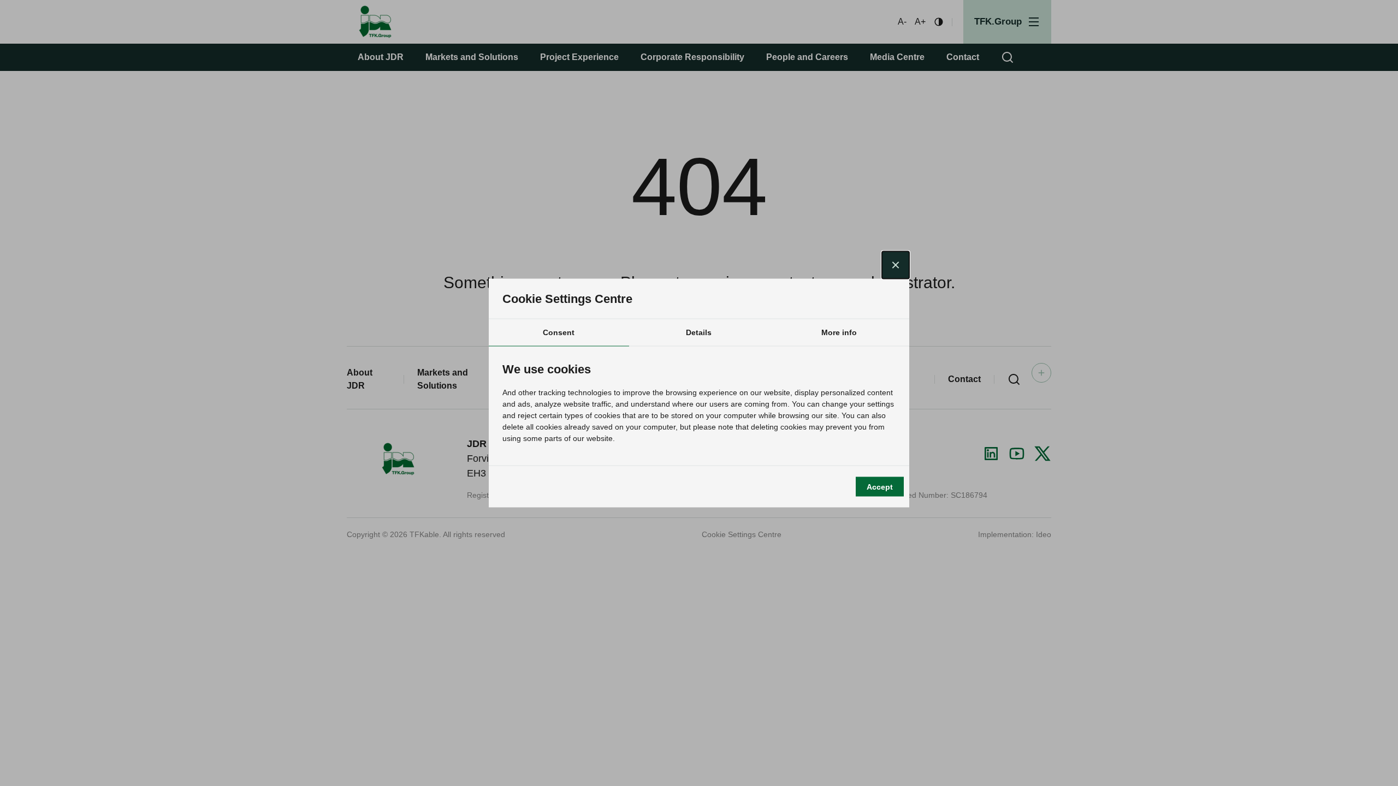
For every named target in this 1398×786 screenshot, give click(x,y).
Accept (880, 486)
